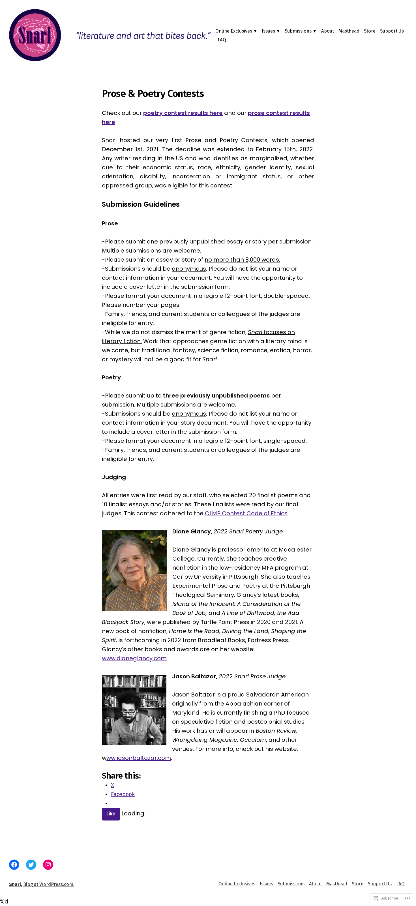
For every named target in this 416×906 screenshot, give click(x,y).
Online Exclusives (233, 31)
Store (370, 31)
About (327, 31)
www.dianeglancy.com (134, 658)
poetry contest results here (183, 113)
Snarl (15, 884)
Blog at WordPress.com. (48, 884)
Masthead (348, 31)
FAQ (222, 39)
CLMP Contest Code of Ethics (246, 513)
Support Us (392, 31)
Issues (268, 31)
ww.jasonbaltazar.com (138, 758)
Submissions (298, 31)
